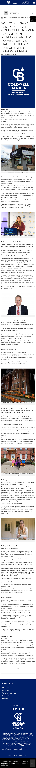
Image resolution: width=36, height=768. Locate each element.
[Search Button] (32, 13)
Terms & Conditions (9, 693)
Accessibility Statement (17, 755)
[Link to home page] (18, 2)
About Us (5, 687)
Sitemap (5, 698)
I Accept (32, 763)
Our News (4, 17)
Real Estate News (23, 17)
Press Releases (12, 17)
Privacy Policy (7, 696)
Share (33, 20)
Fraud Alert (6, 690)
